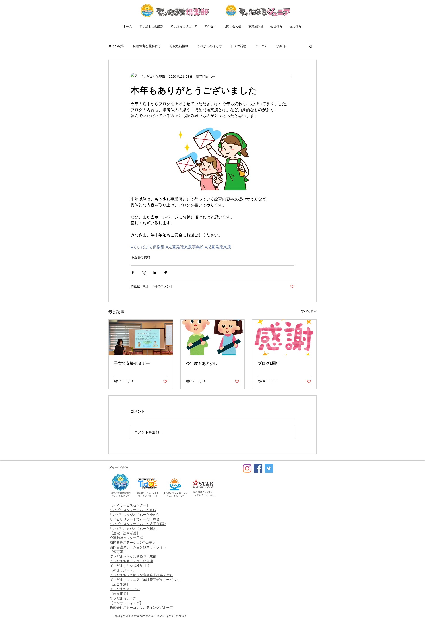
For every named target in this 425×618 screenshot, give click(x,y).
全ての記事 (116, 46)
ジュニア (261, 46)
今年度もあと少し (202, 363)
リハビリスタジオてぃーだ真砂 (133, 510)
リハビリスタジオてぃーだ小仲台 (135, 514)
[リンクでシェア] (165, 273)
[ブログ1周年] (284, 337)
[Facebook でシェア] (133, 273)
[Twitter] (269, 468)
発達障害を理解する (147, 46)
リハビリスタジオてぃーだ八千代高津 (138, 524)
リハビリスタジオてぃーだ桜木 (133, 528)
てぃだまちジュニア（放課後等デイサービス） (145, 579)
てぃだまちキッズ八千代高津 (131, 561)
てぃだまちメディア (125, 589)
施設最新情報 (179, 46)
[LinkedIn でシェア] (154, 273)
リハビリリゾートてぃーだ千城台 (135, 519)
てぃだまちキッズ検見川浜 (130, 566)
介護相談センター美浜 (126, 538)
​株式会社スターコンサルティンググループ (141, 607)
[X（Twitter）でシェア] (143, 273)
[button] (311, 46)
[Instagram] (247, 468)
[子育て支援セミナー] (141, 337)
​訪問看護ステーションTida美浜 (133, 542)
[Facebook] (258, 468)
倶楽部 (281, 46)
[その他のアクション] (291, 76)
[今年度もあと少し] (213, 337)
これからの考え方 (209, 46)
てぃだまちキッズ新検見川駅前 (133, 556)
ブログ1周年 (269, 363)
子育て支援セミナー (132, 363)
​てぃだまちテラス (123, 598)
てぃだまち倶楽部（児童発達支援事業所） (141, 575)
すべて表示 (309, 311)
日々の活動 (238, 46)
